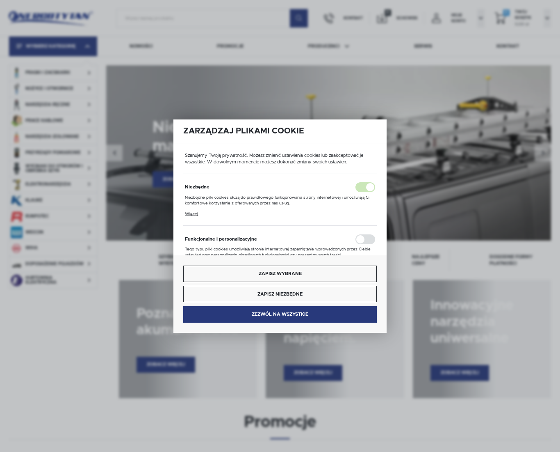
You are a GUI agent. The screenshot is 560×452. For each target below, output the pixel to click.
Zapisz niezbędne (280, 294)
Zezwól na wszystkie (280, 314)
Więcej (191, 214)
